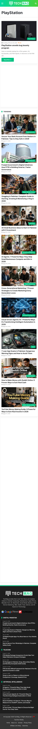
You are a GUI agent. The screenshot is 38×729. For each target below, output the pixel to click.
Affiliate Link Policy (15, 725)
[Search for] (36, 4)
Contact (20, 722)
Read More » (8, 60)
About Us (14, 722)
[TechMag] (19, 3)
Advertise (25, 725)
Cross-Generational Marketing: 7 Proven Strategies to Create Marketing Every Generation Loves (17, 290)
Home (8, 722)
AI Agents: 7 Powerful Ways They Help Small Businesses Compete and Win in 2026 (16, 259)
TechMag (5, 43)
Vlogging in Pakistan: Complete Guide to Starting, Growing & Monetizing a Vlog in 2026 (17, 198)
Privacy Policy (28, 722)
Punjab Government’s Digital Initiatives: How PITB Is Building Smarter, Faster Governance (17, 167)
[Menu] (2, 4)
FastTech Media (18, 719)
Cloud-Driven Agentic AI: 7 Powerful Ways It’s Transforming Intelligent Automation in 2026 (18, 322)
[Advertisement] (19, 86)
